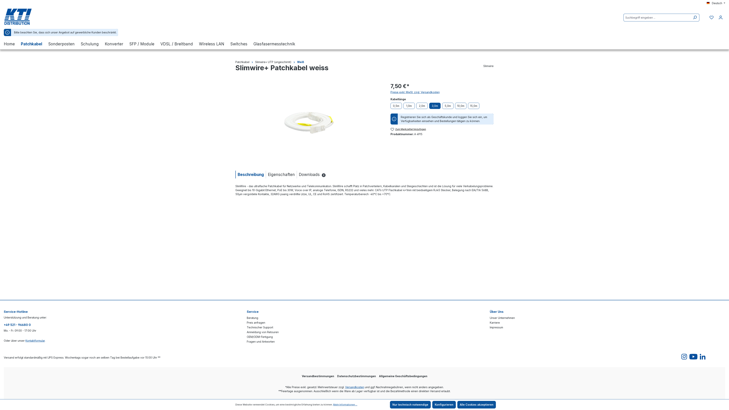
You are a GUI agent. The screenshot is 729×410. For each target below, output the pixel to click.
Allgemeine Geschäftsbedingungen (403, 376)
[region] (309, 123)
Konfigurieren (444, 404)
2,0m (422, 105)
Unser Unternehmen (502, 317)
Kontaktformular (35, 340)
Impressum (496, 327)
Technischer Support (260, 327)
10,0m (460, 105)
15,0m (473, 105)
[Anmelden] (720, 17)
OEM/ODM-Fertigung (260, 336)
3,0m (435, 105)
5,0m (448, 105)
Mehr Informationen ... (345, 404)
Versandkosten (354, 387)
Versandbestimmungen (318, 376)
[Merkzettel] (711, 17)
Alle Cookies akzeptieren (476, 404)
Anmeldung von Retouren (263, 332)
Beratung (252, 317)
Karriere (495, 322)
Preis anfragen (256, 322)
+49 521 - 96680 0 (17, 325)
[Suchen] (694, 17)
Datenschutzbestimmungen (356, 376)
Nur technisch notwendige (410, 404)
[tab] (250, 174)
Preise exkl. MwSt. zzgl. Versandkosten (415, 92)
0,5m (396, 105)
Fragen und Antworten (261, 341)
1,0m (409, 105)
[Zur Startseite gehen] (23, 16)
